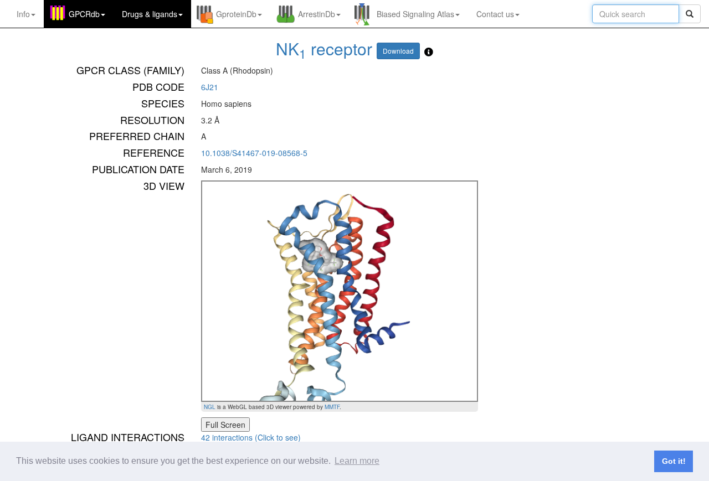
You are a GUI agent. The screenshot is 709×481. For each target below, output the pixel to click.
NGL (209, 407)
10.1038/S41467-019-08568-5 (254, 152)
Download (398, 50)
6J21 (209, 86)
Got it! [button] (674, 461)
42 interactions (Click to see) (251, 437)
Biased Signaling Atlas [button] (415, 13)
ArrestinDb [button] (316, 13)
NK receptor (324, 48)
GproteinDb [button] (236, 13)
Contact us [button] (495, 13)
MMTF (332, 407)
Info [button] (23, 13)
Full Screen (225, 424)
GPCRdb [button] (84, 13)
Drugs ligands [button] (149, 13)
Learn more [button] (357, 461)
